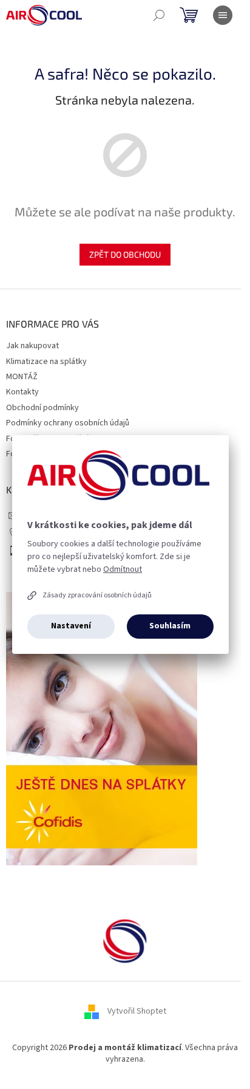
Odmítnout (122, 569)
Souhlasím (170, 626)
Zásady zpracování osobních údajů (97, 595)
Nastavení (71, 626)
